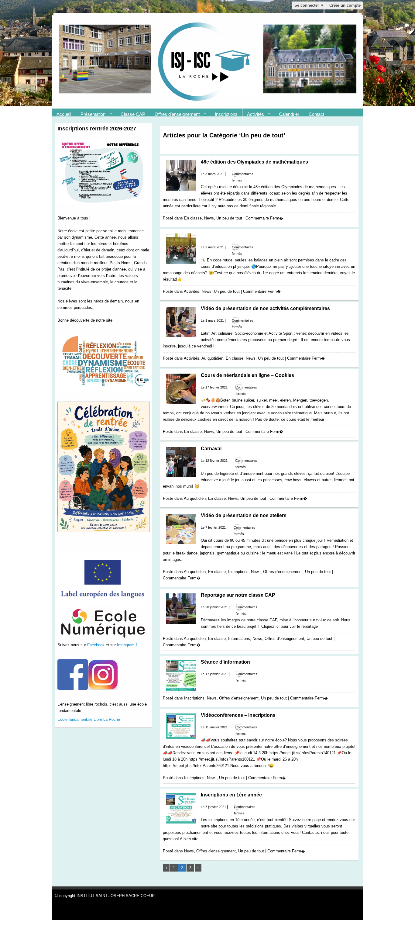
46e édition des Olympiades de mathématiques (254, 161)
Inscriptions (226, 114)
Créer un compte (345, 5)
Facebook (96, 645)
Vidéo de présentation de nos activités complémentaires (265, 308)
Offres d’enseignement (175, 114)
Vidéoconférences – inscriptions (238, 715)
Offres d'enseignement (283, 571)
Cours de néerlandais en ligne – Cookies (247, 375)
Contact (316, 114)
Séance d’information (225, 662)
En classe (193, 218)
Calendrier (289, 114)
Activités (253, 114)
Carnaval (211, 448)
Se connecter (309, 5)
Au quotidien (212, 358)
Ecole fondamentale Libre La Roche (88, 719)
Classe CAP (133, 114)
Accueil (64, 114)
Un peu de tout (229, 218)
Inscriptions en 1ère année (231, 794)
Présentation (90, 114)
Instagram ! (127, 645)
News (209, 218)
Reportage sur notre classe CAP (238, 595)
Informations (239, 638)
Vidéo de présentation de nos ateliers (243, 515)
